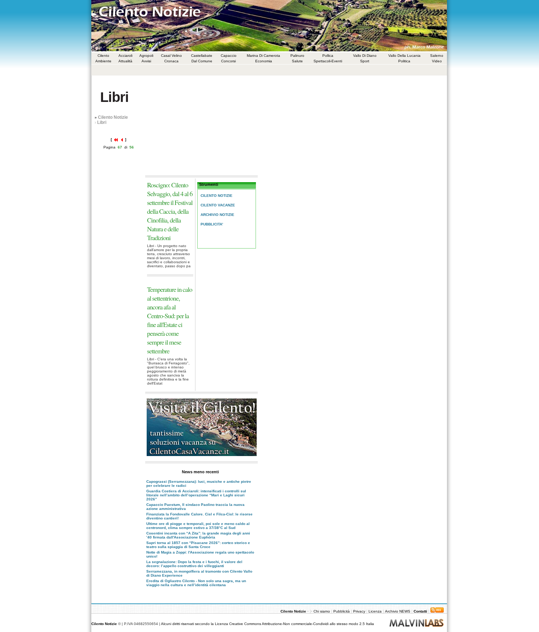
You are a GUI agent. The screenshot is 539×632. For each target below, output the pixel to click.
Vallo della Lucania (404, 56)
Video (437, 61)
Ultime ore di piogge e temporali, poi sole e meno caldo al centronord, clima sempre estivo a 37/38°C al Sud (198, 526)
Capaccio (228, 56)
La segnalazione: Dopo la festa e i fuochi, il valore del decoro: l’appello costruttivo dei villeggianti (194, 564)
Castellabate (201, 56)
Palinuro (297, 56)
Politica (404, 61)
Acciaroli (125, 56)
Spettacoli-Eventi (328, 61)
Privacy (359, 611)
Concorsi (228, 61)
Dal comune (201, 61)
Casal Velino (171, 56)
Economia (263, 61)
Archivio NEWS (398, 611)
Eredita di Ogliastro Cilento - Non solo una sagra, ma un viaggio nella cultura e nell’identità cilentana (196, 583)
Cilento (103, 56)
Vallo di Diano (365, 56)
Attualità (125, 61)
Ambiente (103, 61)
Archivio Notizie (217, 215)
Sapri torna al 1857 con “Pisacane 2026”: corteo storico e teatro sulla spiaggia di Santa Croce (198, 545)
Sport (364, 61)
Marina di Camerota (263, 56)
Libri (101, 122)
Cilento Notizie (113, 117)
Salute (297, 61)
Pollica (327, 56)
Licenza (375, 611)
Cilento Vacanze (218, 205)
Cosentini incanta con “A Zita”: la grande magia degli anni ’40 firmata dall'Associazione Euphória (198, 535)
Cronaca (171, 61)
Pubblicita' (212, 224)
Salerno (436, 56)
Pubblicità (341, 611)
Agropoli (146, 56)
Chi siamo (322, 611)
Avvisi (146, 61)
